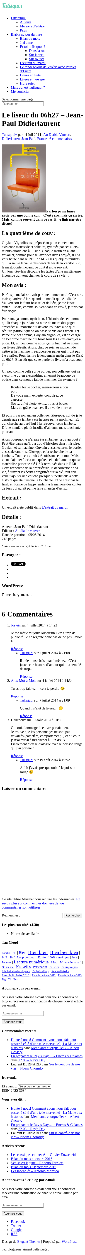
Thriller (12, 979)
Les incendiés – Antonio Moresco (35, 1171)
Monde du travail (70, 962)
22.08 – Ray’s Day (31, 1060)
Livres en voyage (32, 79)
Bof (12, 957)
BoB (4, 957)
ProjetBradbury (40, 971)
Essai (74, 957)
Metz (54, 962)
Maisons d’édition (33, 26)
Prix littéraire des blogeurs (16, 971)
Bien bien (38, 952)
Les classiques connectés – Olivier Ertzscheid (43, 1155)
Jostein (16, 625)
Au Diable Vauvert (56, 134)
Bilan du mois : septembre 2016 (33, 1167)
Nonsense (8, 967)
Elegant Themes (28, 1241)
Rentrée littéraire (60, 971)
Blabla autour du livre (26, 34)
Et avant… (9, 1086)
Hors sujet (27, 83)
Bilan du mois (30, 38)
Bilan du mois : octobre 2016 (31, 1159)
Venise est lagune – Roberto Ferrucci (37, 1163)
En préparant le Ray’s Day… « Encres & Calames (47, 1056)
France (42, 139)
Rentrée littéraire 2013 (70, 975)
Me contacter (20, 91)
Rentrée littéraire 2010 (15, 975)
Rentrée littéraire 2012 (44, 975)
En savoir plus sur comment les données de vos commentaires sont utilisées (41, 903)
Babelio (6, 953)
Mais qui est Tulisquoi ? (28, 87)
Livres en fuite (30, 75)
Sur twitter (36, 59)
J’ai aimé (26, 42)
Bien (22, 953)
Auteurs (25, 22)
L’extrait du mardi (33, 63)
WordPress (69, 1241)
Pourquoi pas (69, 967)
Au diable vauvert (28, 531)
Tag (4, 979)
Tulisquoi (8, 134)
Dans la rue (37, 51)
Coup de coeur (26, 957)
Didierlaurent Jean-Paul (18, 139)
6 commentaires (60, 139)
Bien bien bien (64, 952)
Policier (54, 967)
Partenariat (40, 967)
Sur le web (36, 55)
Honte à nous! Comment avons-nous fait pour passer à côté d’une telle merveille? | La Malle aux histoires (46, 1044)
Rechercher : (11, 915)
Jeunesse (6, 962)
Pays (23, 30)
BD (14, 953)
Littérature (18, 18)
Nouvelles (23, 967)
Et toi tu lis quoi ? (32, 47)
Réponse (17, 649)
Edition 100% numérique (53, 957)
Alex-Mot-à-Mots (23, 680)
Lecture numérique (31, 961)
